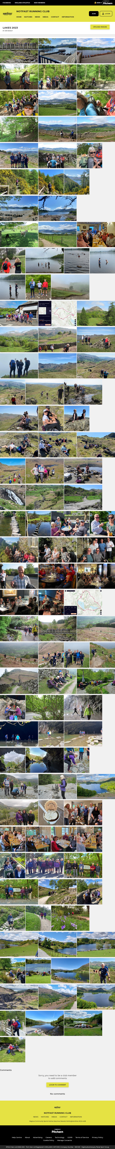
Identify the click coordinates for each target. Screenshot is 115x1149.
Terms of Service (82, 1137)
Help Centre (17, 1137)
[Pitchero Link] (107, 3)
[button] (19, 17)
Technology (59, 1137)
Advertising (37, 1137)
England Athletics (22, 3)
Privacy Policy (97, 1137)
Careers (49, 1137)
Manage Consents (64, 1140)
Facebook (7, 3)
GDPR (69, 1137)
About (27, 1137)
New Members (39, 3)
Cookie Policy (48, 1140)
